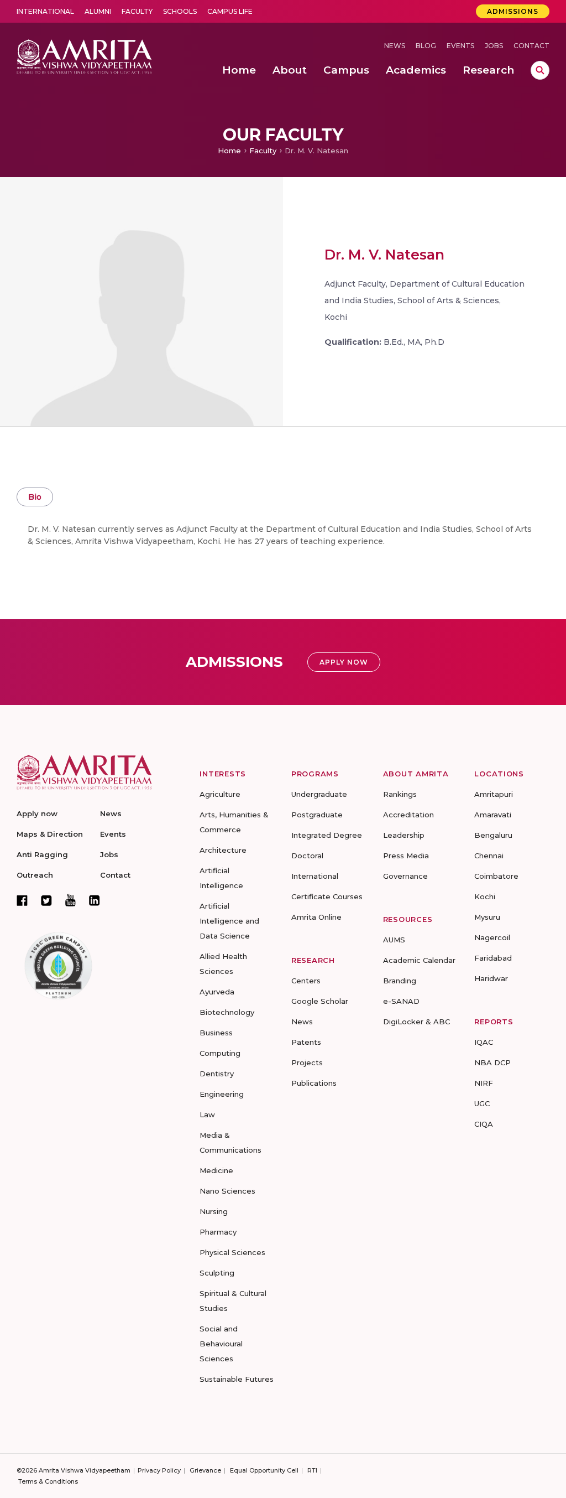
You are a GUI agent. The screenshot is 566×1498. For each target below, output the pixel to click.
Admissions (512, 11)
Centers (306, 980)
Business (216, 1032)
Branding (399, 980)
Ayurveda (217, 991)
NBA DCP (492, 1062)
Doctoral (307, 855)
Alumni (98, 11)
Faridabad (493, 957)
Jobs (494, 46)
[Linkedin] (94, 900)
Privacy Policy (159, 1470)
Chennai (489, 855)
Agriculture (220, 794)
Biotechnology (227, 1012)
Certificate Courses (327, 896)
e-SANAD (401, 1001)
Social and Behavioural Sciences (221, 1343)
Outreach (35, 874)
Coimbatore (496, 876)
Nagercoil (492, 937)
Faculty (137, 11)
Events (460, 46)
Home (229, 150)
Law (207, 1114)
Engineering (222, 1094)
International (45, 11)
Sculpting (217, 1272)
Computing (220, 1053)
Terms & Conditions (48, 1481)
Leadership (403, 835)
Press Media (406, 855)
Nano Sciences (227, 1190)
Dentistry (217, 1073)
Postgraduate (317, 814)
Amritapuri (493, 794)
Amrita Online (316, 917)
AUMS (394, 939)
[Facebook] (22, 900)
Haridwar (491, 978)
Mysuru (487, 917)
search (540, 70)
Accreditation (408, 814)
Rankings (400, 794)
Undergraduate (319, 794)
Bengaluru (493, 835)
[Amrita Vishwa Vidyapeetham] (84, 55)
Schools (180, 11)
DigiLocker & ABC (416, 1021)
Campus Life (230, 11)
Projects (307, 1062)
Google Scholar (319, 1001)
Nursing (214, 1211)
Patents (306, 1042)
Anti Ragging (42, 854)
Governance (405, 876)
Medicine (216, 1170)
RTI (312, 1470)
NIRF (483, 1083)
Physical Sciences (232, 1252)
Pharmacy (218, 1231)
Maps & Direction (50, 834)
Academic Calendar (419, 960)
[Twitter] (46, 900)
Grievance (205, 1470)
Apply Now (343, 662)
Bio (34, 497)
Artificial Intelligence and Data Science (229, 920)
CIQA (483, 1123)
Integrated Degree (326, 835)
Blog (426, 46)
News (394, 46)
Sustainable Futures (237, 1379)
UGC (482, 1103)
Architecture (223, 850)
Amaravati (492, 814)
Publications (314, 1083)
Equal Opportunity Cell (264, 1470)
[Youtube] (70, 900)
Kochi (484, 896)
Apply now (37, 813)
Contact (531, 46)
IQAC (483, 1042)
